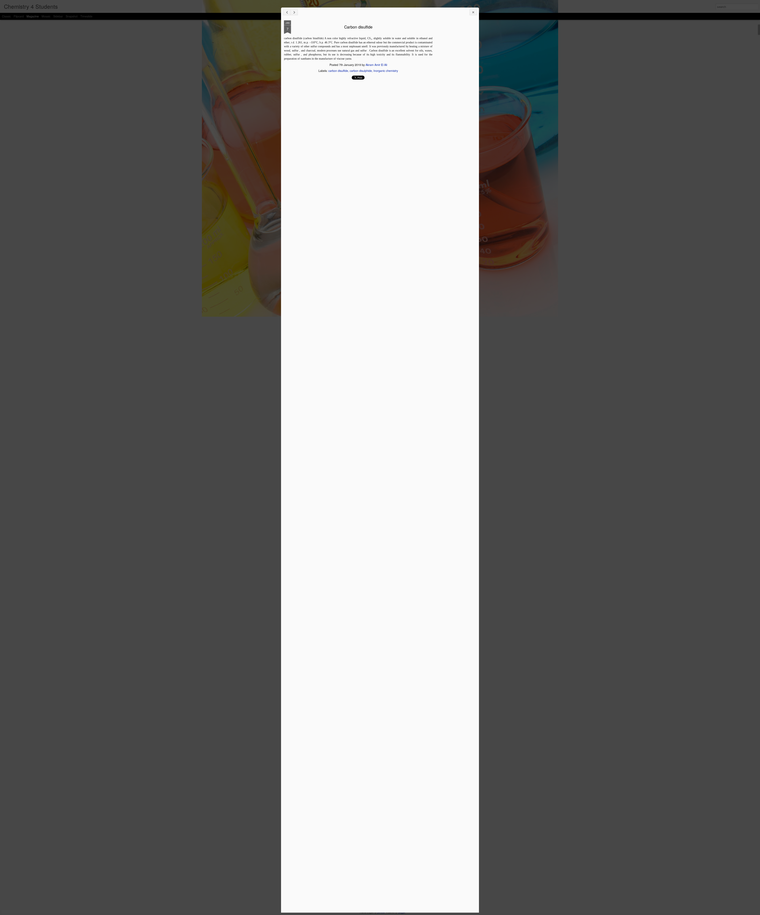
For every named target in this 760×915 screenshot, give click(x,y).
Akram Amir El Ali (376, 65)
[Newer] (287, 12)
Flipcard (19, 16)
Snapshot (72, 16)
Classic (6, 16)
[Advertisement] (454, 82)
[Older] (294, 12)
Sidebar (58, 16)
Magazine (33, 16)
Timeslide (86, 16)
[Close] (473, 12)
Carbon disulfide (358, 27)
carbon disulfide (338, 71)
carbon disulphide (361, 71)
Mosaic (46, 16)
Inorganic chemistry (385, 71)
